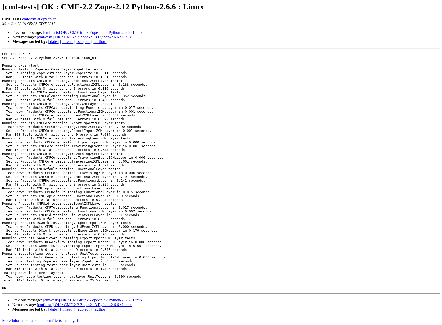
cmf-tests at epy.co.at (39, 19)
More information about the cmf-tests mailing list (41, 320)
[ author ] (100, 41)
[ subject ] (84, 41)
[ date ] (53, 41)
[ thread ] (67, 41)
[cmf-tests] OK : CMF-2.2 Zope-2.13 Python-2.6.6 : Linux (84, 37)
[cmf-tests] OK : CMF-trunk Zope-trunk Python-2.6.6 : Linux (92, 32)
